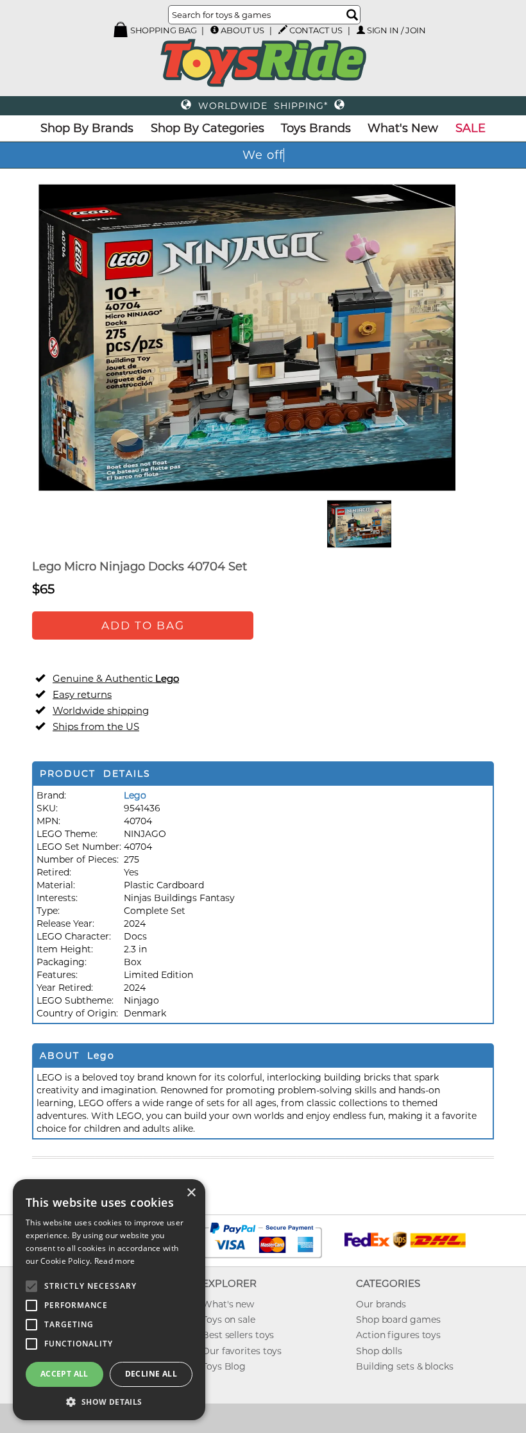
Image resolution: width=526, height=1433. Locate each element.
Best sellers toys (238, 1335)
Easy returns (82, 694)
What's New (403, 128)
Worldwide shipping (101, 710)
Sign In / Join (397, 30)
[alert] (109, 1299)
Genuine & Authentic (116, 678)
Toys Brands (316, 128)
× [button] (191, 1193)
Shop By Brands (86, 128)
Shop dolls (379, 1351)
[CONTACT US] (282, 29)
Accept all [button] (64, 1373)
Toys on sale (228, 1319)
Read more (114, 1260)
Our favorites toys (242, 1351)
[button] (109, 1401)
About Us (242, 30)
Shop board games (398, 1319)
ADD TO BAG (143, 625)
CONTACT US (316, 30)
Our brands (381, 1304)
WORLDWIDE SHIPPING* (263, 106)
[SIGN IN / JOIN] (361, 30)
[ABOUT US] (214, 30)
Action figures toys (398, 1335)
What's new (228, 1304)
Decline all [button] (151, 1373)
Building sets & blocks (405, 1366)
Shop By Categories (207, 128)
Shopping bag (162, 30)
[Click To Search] (352, 15)
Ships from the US (96, 726)
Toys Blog (224, 1366)
